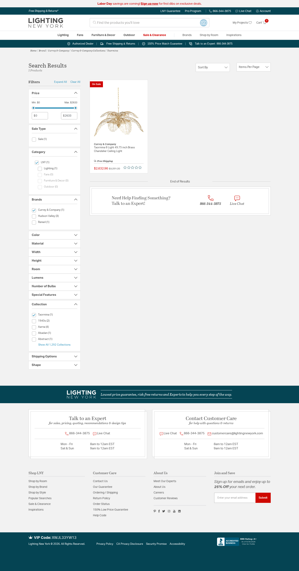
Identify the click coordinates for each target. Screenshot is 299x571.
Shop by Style (37, 492)
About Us (159, 487)
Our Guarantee (102, 487)
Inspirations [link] (233, 35)
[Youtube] (174, 511)
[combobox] (149, 22)
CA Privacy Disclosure (129, 544)
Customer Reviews (166, 498)
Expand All (60, 82)
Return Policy (101, 498)
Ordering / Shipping (105, 492)
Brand (42, 50)
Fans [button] (80, 35)
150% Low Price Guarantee (110, 509)
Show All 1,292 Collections (54, 344)
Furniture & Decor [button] (103, 35)
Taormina (112, 50)
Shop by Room (37, 481)
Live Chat (245, 11)
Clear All (75, 82)
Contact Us (100, 481)
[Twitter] (163, 511)
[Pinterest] (155, 511)
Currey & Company (58, 50)
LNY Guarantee (170, 11)
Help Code (99, 515)
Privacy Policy (104, 544)
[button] (263, 11)
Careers (159, 492)
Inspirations (36, 509)
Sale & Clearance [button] (154, 35)
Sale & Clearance (39, 504)
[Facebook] (159, 511)
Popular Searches (39, 498)
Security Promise (156, 544)
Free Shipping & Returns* (43, 11)
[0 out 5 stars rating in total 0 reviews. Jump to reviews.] (133, 167)
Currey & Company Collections (88, 50)
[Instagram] (169, 511)
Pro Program (193, 11)
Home (33, 50)
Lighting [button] (63, 35)
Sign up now (149, 3)
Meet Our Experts (165, 481)
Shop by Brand (37, 487)
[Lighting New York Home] (45, 22)
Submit (263, 497)
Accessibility (177, 544)
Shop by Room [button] (209, 35)
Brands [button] (187, 35)
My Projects (241, 22)
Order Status (101, 504)
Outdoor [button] (129, 35)
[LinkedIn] (179, 511)
